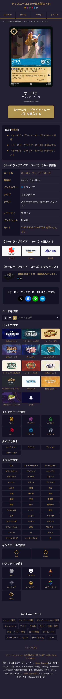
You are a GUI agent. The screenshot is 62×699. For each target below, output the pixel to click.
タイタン (31, 516)
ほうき (11, 488)
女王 (50, 488)
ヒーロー (11, 482)
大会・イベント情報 (16, 632)
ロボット (50, 521)
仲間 (31, 488)
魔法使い (50, 505)
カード (39, 14)
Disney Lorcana (41, 663)
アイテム (31, 447)
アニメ (23, 626)
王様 (31, 499)
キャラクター (11, 447)
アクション (50, 447)
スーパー (11, 532)
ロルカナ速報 (9, 620)
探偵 (50, 493)
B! (42, 298)
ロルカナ (8, 14)
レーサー (31, 521)
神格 (11, 505)
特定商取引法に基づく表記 (34, 655)
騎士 (50, 510)
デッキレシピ (38, 637)
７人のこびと (11, 510)
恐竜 (31, 527)
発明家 (50, 499)
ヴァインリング (11, 538)
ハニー (31, 510)
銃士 (31, 505)
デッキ (23, 14)
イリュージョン (11, 527)
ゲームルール (49, 632)
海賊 (11, 499)
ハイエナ (50, 516)
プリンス (31, 482)
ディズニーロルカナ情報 (48, 620)
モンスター (50, 527)
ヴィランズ (31, 471)
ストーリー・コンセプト (17, 637)
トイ (31, 532)
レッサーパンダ (31, 538)
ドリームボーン (50, 466)
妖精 (11, 493)
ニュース (52, 637)
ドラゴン (50, 477)
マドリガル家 (11, 521)
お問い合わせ (51, 655)
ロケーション (11, 453)
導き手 (31, 493)
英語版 (33, 626)
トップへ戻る (32, 648)
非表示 (14, 129)
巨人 (11, 466)
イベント (54, 14)
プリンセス (50, 482)
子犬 (11, 516)
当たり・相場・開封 (49, 626)
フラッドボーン (11, 471)
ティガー (31, 477)
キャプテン (11, 477)
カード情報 (34, 632)
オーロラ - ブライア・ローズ (36, 173)
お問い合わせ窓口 (31, 673)
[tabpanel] (31, 56)
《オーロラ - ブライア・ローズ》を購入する (31, 111)
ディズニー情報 (26, 620)
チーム (50, 532)
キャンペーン (10, 626)
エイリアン (50, 471)
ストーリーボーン (31, 466)
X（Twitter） (31, 658)
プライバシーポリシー (14, 655)
